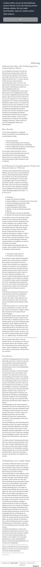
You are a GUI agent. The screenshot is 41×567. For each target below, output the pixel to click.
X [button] (20, 19)
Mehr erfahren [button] (8, 14)
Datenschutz (31, 563)
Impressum (23, 563)
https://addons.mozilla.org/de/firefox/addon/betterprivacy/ (19, 337)
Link (3, 438)
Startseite (22, 565)
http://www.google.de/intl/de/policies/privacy (15, 545)
